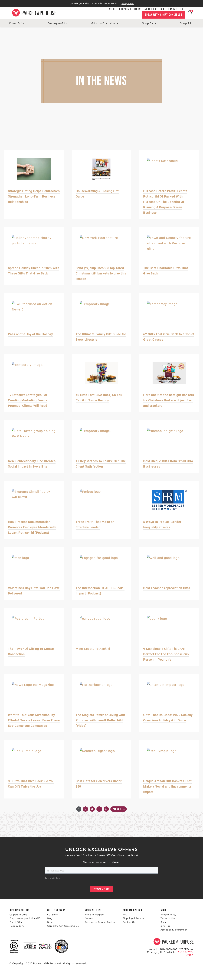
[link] (132, 13)
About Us (150, 9)
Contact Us (175, 9)
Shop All (185, 23)
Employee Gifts (58, 23)
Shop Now (127, 3)
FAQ (162, 9)
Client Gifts (16, 23)
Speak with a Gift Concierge (163, 15)
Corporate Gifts (130, 9)
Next (117, 809)
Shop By (147, 23)
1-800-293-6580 (185, 953)
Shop (112, 9)
